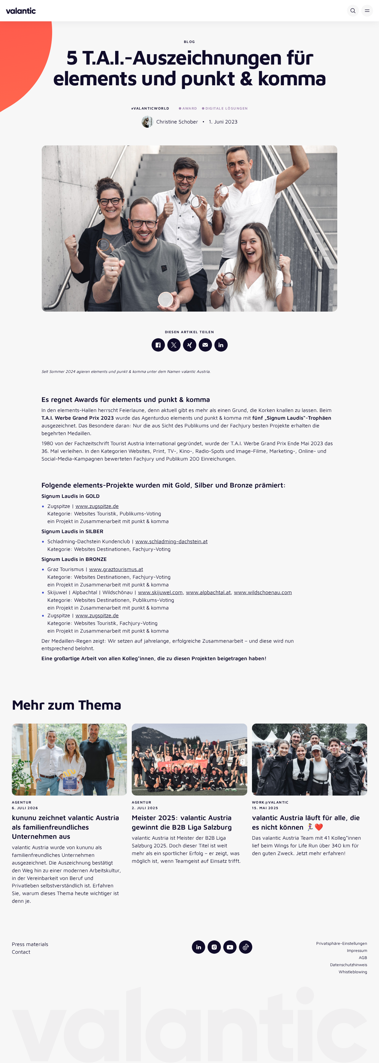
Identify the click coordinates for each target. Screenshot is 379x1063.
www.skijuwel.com (160, 592)
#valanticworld (150, 108)
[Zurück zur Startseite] (21, 10)
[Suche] (353, 11)
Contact (21, 952)
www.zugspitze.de (97, 506)
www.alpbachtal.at (208, 592)
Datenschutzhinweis (348, 964)
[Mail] (205, 345)
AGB (363, 957)
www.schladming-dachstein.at (171, 541)
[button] (367, 11)
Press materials (30, 944)
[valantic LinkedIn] (221, 345)
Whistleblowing (353, 971)
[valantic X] (174, 345)
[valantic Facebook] (158, 345)
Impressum (357, 950)
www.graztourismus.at (116, 569)
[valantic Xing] (189, 345)
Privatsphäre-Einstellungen (341, 943)
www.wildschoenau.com (263, 592)
